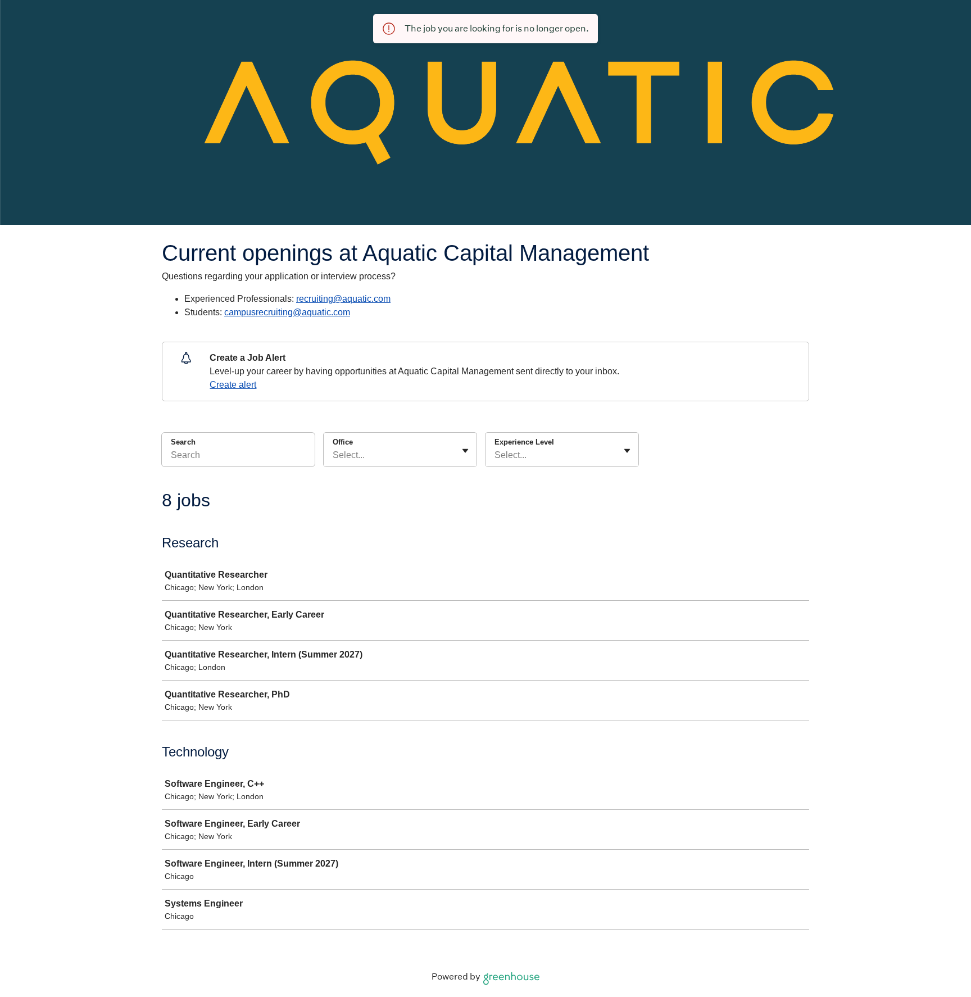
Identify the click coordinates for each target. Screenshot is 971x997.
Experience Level (524, 442)
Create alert (233, 384)
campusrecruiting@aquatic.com (287, 312)
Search (183, 442)
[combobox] (334, 455)
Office (343, 442)
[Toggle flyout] (465, 450)
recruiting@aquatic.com (343, 298)
